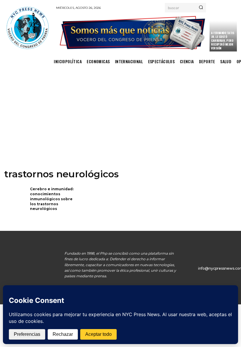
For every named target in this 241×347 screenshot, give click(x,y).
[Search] (201, 7)
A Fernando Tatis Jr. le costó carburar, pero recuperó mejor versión (222, 40)
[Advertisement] (120, 123)
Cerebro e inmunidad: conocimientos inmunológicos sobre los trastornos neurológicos (51, 199)
